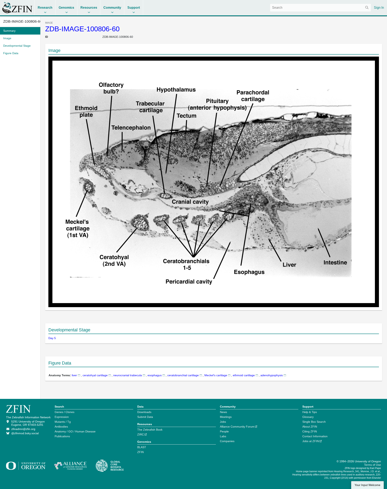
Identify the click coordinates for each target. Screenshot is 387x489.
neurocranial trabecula (127, 375)
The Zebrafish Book (149, 429)
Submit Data (145, 416)
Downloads (144, 412)
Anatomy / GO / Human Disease (75, 431)
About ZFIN (309, 426)
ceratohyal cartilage (95, 375)
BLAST (141, 447)
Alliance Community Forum (237, 426)
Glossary (308, 416)
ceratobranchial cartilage (183, 375)
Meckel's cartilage (215, 375)
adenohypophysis (271, 375)
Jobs (223, 421)
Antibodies (61, 426)
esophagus (155, 375)
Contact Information (315, 436)
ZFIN (140, 452)
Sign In (379, 7)
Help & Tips (309, 412)
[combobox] (320, 8)
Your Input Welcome (367, 485)
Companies (227, 441)
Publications (62, 436)
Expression (62, 416)
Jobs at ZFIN (310, 441)
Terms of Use (372, 464)
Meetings (226, 416)
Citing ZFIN (309, 431)
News (223, 412)
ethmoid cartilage (244, 375)
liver (74, 375)
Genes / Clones (64, 412)
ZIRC (140, 434)
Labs (223, 436)
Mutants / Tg (63, 421)
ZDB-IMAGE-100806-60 (82, 29)
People (224, 431)
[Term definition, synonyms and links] (79, 375)
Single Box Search (314, 421)
